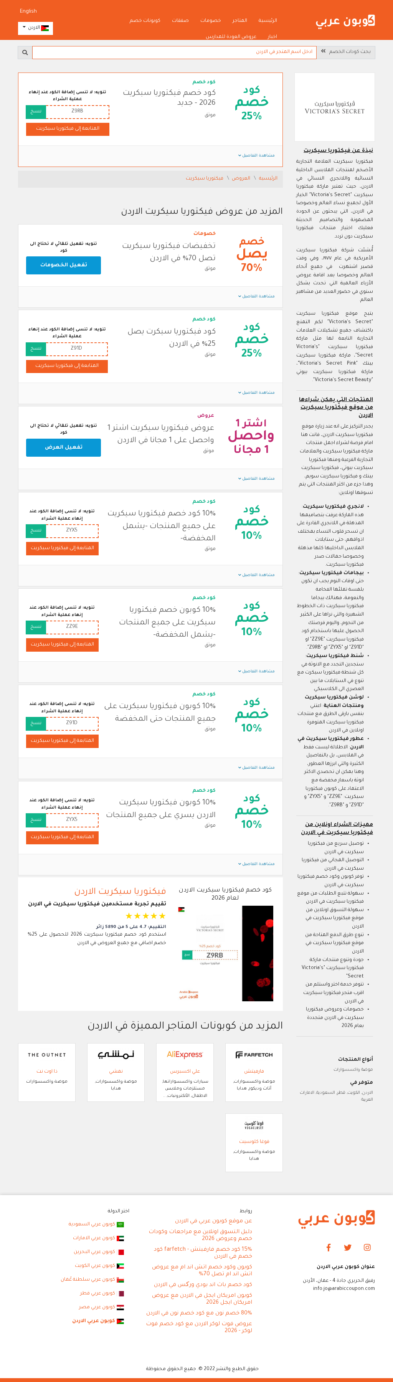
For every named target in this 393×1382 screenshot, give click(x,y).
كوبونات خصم (145, 21)
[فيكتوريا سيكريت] (334, 108)
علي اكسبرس (185, 1072)
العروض (241, 179)
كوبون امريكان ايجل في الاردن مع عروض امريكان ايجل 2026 (202, 1299)
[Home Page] (336, 1220)
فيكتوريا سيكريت (205, 179)
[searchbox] (174, 52)
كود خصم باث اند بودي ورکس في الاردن (203, 1285)
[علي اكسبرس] (185, 1055)
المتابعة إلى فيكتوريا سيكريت (67, 129)
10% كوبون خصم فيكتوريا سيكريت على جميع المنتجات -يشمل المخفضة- (167, 623)
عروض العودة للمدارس (231, 37)
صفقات (180, 21)
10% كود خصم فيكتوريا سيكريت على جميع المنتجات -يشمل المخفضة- (161, 526)
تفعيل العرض (64, 448)
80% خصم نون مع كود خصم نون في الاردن (199, 1314)
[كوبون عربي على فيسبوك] (328, 1248)
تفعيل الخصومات (63, 265)
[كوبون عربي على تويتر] (347, 1248)
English (28, 12)
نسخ (35, 111)
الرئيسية (268, 21)
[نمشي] (116, 1055)
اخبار (272, 37)
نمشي (116, 1072)
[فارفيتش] (254, 1055)
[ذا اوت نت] (47, 1055)
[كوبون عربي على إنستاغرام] (367, 1248)
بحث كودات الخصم (348, 52)
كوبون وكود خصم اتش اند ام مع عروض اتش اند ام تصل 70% (202, 1271)
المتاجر (240, 21)
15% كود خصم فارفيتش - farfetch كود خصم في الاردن (203, 1253)
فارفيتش (254, 1072)
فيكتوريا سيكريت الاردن (120, 892)
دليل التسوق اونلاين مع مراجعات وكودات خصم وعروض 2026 (200, 1235)
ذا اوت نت (47, 1072)
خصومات (210, 21)
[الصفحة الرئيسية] (345, 22)
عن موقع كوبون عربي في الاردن (213, 1222)
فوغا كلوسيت (254, 1142)
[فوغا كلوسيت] (254, 1125)
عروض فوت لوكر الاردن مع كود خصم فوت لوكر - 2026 (199, 1327)
